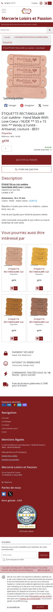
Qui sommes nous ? (10, 428)
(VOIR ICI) (33, 200)
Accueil (7, 37)
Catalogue (7, 421)
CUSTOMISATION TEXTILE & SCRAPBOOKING (31, 37)
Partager (12, 105)
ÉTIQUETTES (7, 42)
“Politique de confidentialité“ (30, 598)
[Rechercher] (49, 30)
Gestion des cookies (9, 456)
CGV (4, 432)
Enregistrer (29, 105)
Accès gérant (45, 570)
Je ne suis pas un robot (15, 559)
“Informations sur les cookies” (40, 596)
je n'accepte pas (13, 607)
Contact (35, 3)
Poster (45, 105)
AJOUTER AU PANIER (26, 159)
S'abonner (44, 555)
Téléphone (7, 482)
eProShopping (27, 570)
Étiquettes (7, 133)
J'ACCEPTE (40, 607)
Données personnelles (10, 459)
